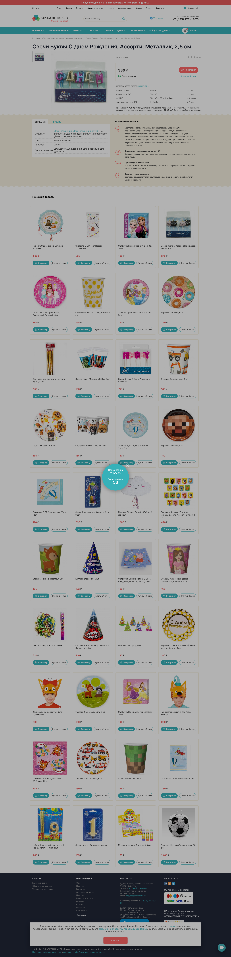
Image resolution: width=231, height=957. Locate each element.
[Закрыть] (127, 465)
